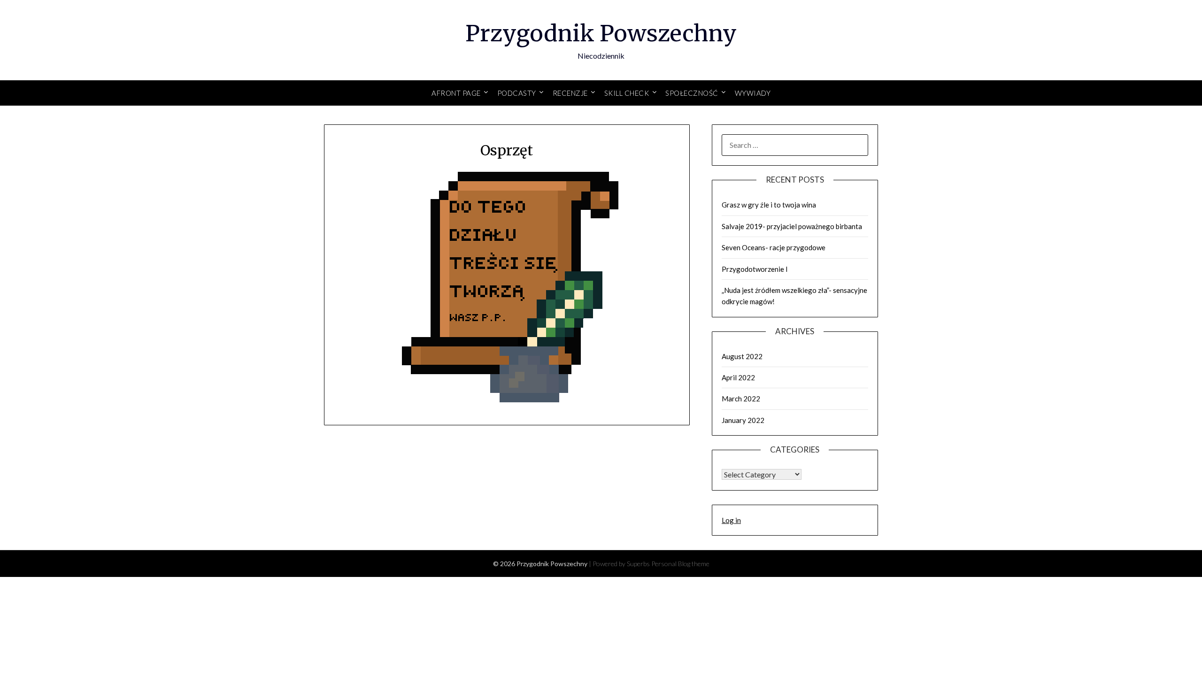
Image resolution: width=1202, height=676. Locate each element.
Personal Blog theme (680, 564)
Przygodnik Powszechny (601, 33)
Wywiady (753, 93)
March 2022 (741, 398)
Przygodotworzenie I (755, 269)
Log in (731, 520)
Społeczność (691, 93)
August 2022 (742, 356)
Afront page (456, 93)
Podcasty (516, 93)
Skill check (626, 93)
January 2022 (743, 420)
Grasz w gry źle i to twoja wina (769, 204)
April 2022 (738, 377)
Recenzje (570, 93)
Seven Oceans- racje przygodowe (773, 247)
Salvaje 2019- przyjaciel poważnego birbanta (792, 226)
